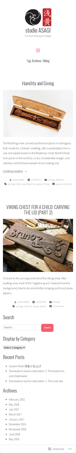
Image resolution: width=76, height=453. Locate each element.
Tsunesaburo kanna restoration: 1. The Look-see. (36, 381)
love (23, 184)
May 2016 (14, 439)
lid (30, 306)
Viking (46, 184)
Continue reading (13, 171)
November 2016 (17, 429)
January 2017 (16, 419)
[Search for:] (22, 327)
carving (51, 179)
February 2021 (17, 399)
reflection (60, 179)
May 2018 (14, 404)
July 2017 (14, 409)
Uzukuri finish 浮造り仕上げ (25, 366)
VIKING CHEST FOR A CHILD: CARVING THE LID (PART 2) (38, 209)
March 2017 (15, 414)
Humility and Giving (38, 83)
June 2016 (14, 434)
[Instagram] (38, 50)
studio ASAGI (38, 30)
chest (26, 306)
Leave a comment (64, 184)
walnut (42, 306)
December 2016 (17, 424)
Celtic (17, 184)
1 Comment (58, 306)
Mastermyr (31, 184)
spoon (39, 184)
